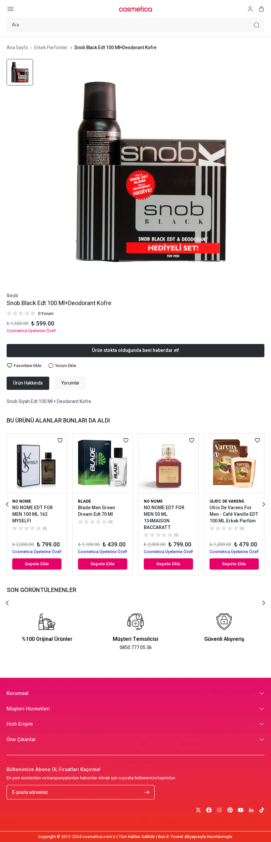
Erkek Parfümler (51, 48)
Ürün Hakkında (28, 383)
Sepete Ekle (37, 564)
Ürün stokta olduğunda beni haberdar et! (135, 350)
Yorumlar (70, 383)
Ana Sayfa (17, 48)
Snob (12, 296)
